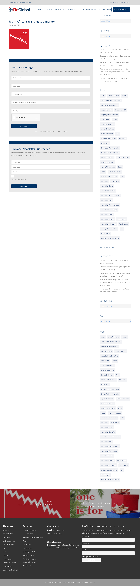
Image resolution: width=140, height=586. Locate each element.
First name (85, 536)
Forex (25, 541)
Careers (5, 555)
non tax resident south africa (110, 153)
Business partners (9, 541)
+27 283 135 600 (56, 534)
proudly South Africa (123, 157)
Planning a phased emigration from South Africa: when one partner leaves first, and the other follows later (115, 72)
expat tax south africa (107, 124)
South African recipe (107, 214)
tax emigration (123, 224)
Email (84, 550)
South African (115, 181)
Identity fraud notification (11, 570)
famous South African (107, 129)
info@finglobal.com (124, 2)
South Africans (121, 219)
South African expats (107, 186)
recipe (120, 167)
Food (117, 134)
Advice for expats (113, 96)
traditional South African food (110, 238)
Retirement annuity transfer (109, 176)
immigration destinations (108, 138)
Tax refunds (27, 545)
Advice (103, 96)
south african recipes (107, 219)
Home (11, 2)
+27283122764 (114, 2)
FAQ (4, 552)
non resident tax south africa (110, 148)
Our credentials (8, 534)
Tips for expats (105, 233)
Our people (6, 537)
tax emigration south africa (109, 229)
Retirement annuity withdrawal (33, 537)
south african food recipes (109, 210)
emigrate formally (106, 110)
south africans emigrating (108, 224)
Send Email (24, 126)
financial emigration (107, 134)
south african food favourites (110, 205)
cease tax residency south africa (111, 100)
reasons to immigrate (107, 162)
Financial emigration (29, 530)
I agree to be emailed (18, 179)
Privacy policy (7, 559)
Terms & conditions (9, 563)
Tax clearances (28, 548)
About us (6, 530)
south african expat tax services (110, 195)
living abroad (105, 143)
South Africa (104, 181)
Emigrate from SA (120, 110)
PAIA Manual (7, 566)
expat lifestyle (105, 119)
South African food (106, 200)
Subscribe (24, 186)
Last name (85, 543)
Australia (124, 96)
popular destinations (107, 157)
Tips (122, 229)
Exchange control (29, 552)
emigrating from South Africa (109, 115)
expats (115, 119)
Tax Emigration (28, 534)
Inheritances (27, 566)
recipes (103, 172)
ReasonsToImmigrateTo (108, 167)
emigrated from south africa (109, 105)
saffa (122, 176)
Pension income (28, 555)
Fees (4, 548)
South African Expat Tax (108, 191)
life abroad (122, 138)
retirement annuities (115, 172)
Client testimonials (9, 545)
